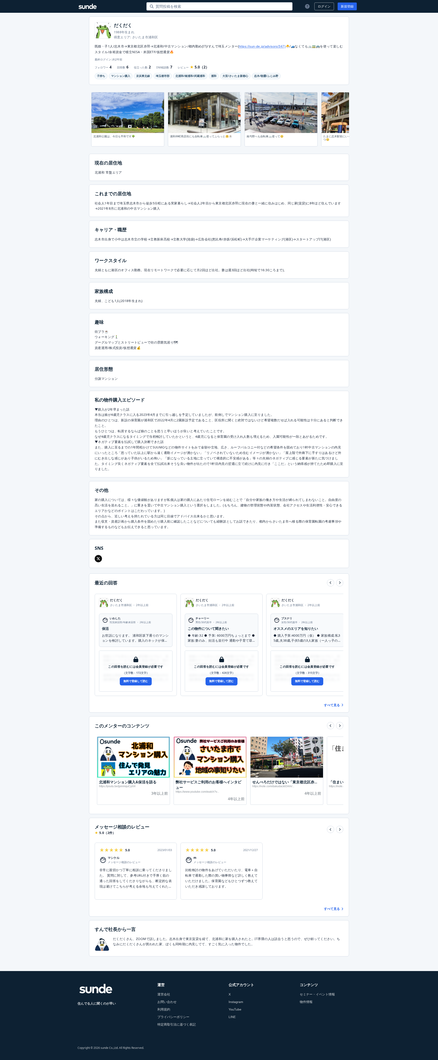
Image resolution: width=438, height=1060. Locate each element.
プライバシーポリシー (173, 1017)
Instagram (236, 1002)
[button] (98, 558)
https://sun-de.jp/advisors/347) (262, 46)
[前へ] (330, 582)
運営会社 (163, 994)
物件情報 (306, 1002)
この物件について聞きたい (208, 628)
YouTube (235, 1009)
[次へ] (339, 582)
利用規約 (163, 1009)
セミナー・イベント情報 (317, 994)
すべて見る (332, 705)
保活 (105, 628)
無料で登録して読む (135, 681)
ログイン (324, 6)
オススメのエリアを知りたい (296, 628)
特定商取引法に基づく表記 (176, 1024)
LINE (232, 1017)
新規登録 (347, 6)
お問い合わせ (167, 1002)
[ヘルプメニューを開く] (307, 6)
